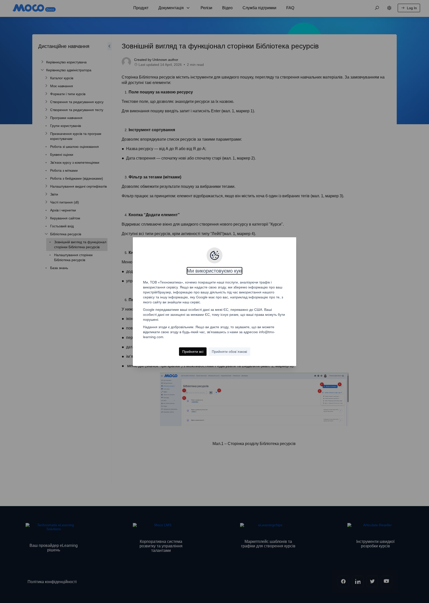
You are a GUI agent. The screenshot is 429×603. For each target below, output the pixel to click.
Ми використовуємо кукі (214, 271)
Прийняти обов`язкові (229, 352)
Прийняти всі (192, 352)
